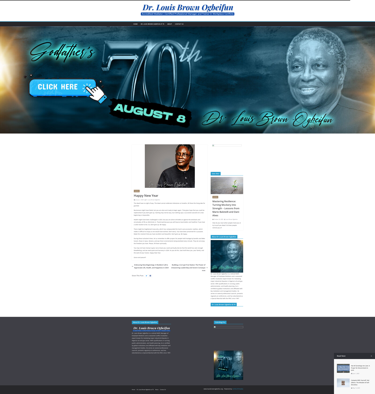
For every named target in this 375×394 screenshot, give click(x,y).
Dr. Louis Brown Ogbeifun (153, 200)
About (169, 24)
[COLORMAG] (151, 327)
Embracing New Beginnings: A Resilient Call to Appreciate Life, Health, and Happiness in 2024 (151, 266)
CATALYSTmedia (238, 389)
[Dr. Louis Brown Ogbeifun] (227, 241)
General (137, 191)
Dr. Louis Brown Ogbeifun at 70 (152, 24)
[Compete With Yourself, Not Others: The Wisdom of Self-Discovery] (343, 380)
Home (135, 24)
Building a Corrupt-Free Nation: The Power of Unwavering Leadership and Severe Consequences (188, 268)
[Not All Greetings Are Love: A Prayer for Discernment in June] (343, 365)
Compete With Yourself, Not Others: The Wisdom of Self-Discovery (360, 382)
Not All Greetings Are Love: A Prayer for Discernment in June (360, 368)
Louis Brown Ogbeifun (232, 219)
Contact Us (179, 24)
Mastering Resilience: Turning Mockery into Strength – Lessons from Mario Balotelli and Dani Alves (225, 208)
